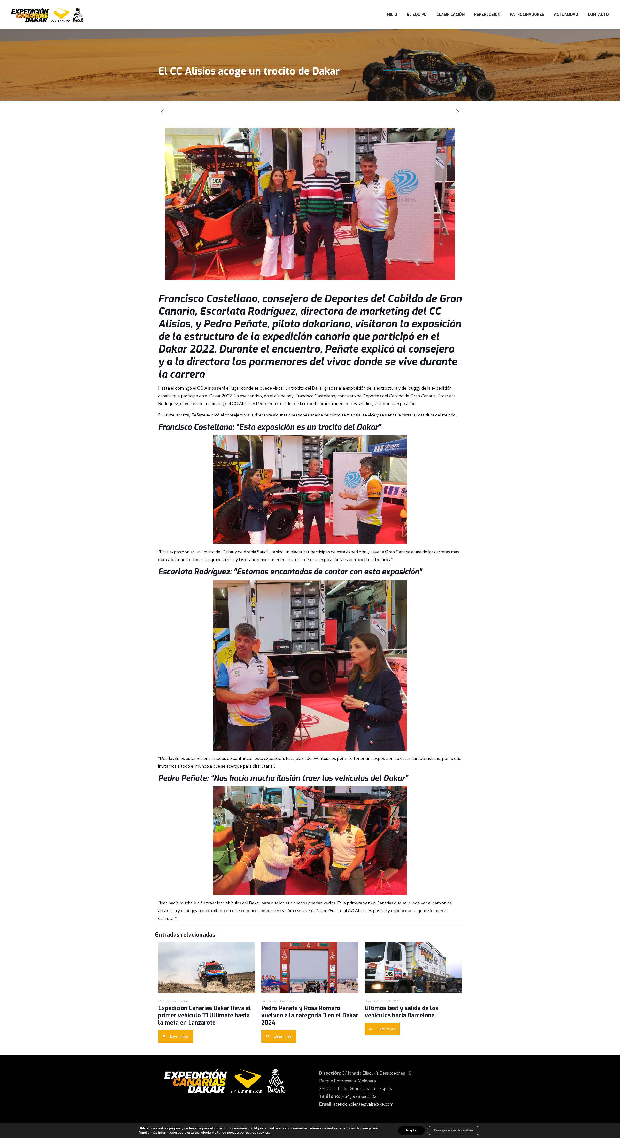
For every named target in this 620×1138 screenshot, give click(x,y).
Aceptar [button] (411, 1130)
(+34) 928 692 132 (358, 1096)
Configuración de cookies (453, 1130)
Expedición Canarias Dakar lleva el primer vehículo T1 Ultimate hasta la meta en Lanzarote (204, 1015)
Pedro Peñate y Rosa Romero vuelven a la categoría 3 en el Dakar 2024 (309, 1015)
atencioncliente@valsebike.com (363, 1104)
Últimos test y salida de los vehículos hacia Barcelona (401, 1011)
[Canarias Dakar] (47, 14)
